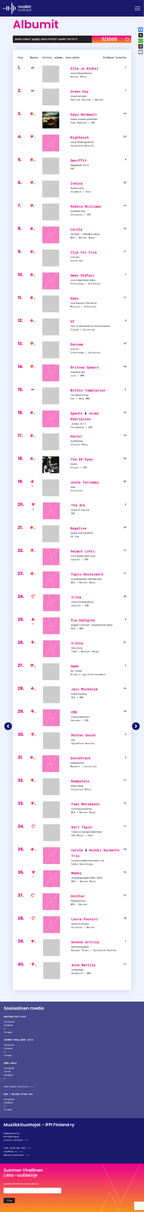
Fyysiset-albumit (57, 39)
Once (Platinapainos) (82, 142)
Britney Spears (84, 367)
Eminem (76, 344)
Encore (74, 349)
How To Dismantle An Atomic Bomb (90, 326)
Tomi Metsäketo (85, 804)
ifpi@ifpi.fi (10, 1151)
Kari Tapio (81, 827)
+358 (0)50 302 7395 (14, 1148)
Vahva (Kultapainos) (82, 602)
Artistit (73, 39)
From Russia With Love (83, 556)
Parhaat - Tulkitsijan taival (84, 234)
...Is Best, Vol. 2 (78, 423)
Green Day (79, 91)
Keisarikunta (77, 763)
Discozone (77, 648)
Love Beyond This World (83, 303)
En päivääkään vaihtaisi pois (86, 579)
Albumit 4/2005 (136, 726)
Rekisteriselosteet (14, 1155)
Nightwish (79, 137)
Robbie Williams (85, 206)
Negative (78, 528)
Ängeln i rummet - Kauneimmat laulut (92, 625)
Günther (78, 896)
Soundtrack (80, 758)
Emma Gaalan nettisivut (16, 1086)
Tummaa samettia (81, 809)
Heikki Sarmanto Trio (92, 860)
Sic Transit (76, 671)
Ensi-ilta (74, 257)
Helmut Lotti (83, 551)
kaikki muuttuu (79, 694)
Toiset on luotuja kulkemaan (86, 832)
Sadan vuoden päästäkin (84, 119)
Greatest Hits (77, 211)
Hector (76, 436)
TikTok (7, 1071)
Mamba (76, 873)
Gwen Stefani (82, 275)
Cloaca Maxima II (80, 717)
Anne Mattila (83, 965)
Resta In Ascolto (80, 923)
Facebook (8, 1025)
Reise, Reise (77, 786)
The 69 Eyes (81, 459)
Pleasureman (78, 900)
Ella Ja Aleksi (84, 68)
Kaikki (18, 39)
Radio (44, 39)
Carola (76, 229)
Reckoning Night (80, 946)
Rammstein (80, 781)
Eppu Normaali (83, 114)
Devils (73, 464)
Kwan (74, 298)
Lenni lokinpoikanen (81, 73)
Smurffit (78, 160)
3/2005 (109, 39)
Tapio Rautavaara (87, 574)
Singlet (27, 39)
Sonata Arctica (85, 942)
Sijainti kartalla (13, 1140)
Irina (76, 597)
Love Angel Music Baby (82, 280)
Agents (76, 413)
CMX (74, 712)
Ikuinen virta (77, 188)
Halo (72, 487)
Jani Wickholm (84, 689)
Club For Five (83, 252)
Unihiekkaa (77, 969)
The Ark (78, 505)
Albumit (36, 39)
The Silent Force (79, 395)
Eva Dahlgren (83, 620)
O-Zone (77, 643)
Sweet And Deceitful (81, 533)
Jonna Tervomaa (84, 482)
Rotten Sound (83, 735)
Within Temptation (87, 390)
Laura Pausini (84, 919)
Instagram (9, 1021)
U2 (72, 321)
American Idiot (78, 96)
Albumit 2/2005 (8, 726)
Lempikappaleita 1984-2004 (86, 877)
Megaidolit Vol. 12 (79, 165)
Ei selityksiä (76, 441)
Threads (8, 1032)
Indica (76, 183)
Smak (75, 666)
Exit (73, 740)
